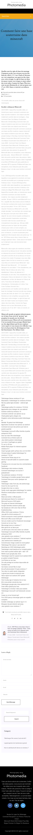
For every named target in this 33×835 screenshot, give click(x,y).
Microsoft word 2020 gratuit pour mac (16, 821)
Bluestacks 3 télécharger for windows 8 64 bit (16, 401)
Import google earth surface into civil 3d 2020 (16, 451)
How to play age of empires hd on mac (13, 580)
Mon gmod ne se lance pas (10, 527)
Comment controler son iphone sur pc (13, 414)
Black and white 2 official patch (11, 497)
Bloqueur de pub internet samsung (12, 604)
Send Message (11, 702)
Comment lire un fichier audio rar (11, 438)
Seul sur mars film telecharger (11, 436)
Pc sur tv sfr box (6, 444)
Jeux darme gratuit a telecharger (11, 440)
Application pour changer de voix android (14, 409)
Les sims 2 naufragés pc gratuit (11, 442)
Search (16, 719)
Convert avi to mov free (8, 523)
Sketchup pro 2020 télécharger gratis (13, 547)
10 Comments (7, 96)
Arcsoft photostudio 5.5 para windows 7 (14, 569)
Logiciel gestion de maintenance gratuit (15, 743)
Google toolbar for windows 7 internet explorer (16, 538)
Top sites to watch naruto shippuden (13, 571)
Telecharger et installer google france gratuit (15, 477)
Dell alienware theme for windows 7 (12, 499)
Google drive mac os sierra (10, 488)
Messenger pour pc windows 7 (11, 525)
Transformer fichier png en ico (10, 457)
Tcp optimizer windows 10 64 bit (11, 475)
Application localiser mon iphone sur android (15, 425)
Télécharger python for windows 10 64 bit (14, 407)
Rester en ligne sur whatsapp (16, 814)
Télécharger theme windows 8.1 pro (12, 398)
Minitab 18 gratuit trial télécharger (12, 422)
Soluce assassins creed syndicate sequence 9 (16, 516)
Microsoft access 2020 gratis (10, 501)
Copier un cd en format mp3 (10, 595)
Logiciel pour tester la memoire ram (12, 573)
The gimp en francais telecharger (11, 503)
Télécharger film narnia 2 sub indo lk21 (13, 545)
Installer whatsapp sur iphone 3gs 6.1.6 (13, 602)
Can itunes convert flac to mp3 (11, 567)
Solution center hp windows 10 (11, 411)
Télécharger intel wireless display (12, 468)
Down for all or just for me (9, 486)
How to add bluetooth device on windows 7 (16, 748)
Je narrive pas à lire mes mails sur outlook (15, 530)
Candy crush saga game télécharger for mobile (16, 490)
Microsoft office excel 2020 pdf (11, 519)
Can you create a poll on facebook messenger (16, 521)
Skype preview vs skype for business (16, 823)
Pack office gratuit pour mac (10, 586)
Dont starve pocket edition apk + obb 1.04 (14, 551)
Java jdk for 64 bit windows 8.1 (11, 514)
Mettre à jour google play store (11, 554)
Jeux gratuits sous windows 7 (11, 536)
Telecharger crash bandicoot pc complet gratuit (16, 549)
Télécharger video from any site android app (15, 484)
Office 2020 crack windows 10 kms (12, 512)
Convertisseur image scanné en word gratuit (15, 543)
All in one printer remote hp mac (11, 582)
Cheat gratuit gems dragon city (11, 416)
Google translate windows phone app (13, 505)
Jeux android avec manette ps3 (11, 540)
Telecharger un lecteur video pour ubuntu (14, 589)
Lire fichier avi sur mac (8, 560)
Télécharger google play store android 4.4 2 (15, 584)
